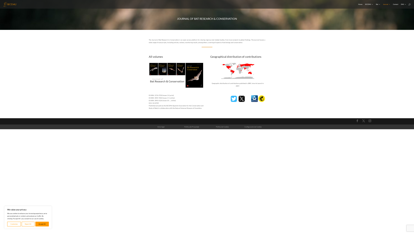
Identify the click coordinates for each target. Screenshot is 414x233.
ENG (402, 4)
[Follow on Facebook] (357, 121)
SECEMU (368, 4)
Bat (377, 4)
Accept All (42, 224)
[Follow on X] (363, 121)
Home (360, 4)
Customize (14, 224)
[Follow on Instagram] (370, 121)
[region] (28, 217)
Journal (385, 4)
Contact (395, 4)
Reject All (28, 224)
